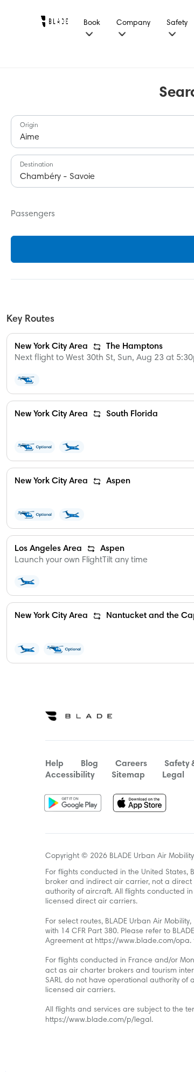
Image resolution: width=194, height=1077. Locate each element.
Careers (131, 764)
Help (54, 764)
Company (133, 23)
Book (92, 23)
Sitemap (128, 775)
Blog (89, 764)
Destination (36, 165)
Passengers (33, 214)
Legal (173, 775)
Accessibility (69, 775)
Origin (29, 125)
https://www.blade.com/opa (142, 941)
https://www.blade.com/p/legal (98, 1020)
